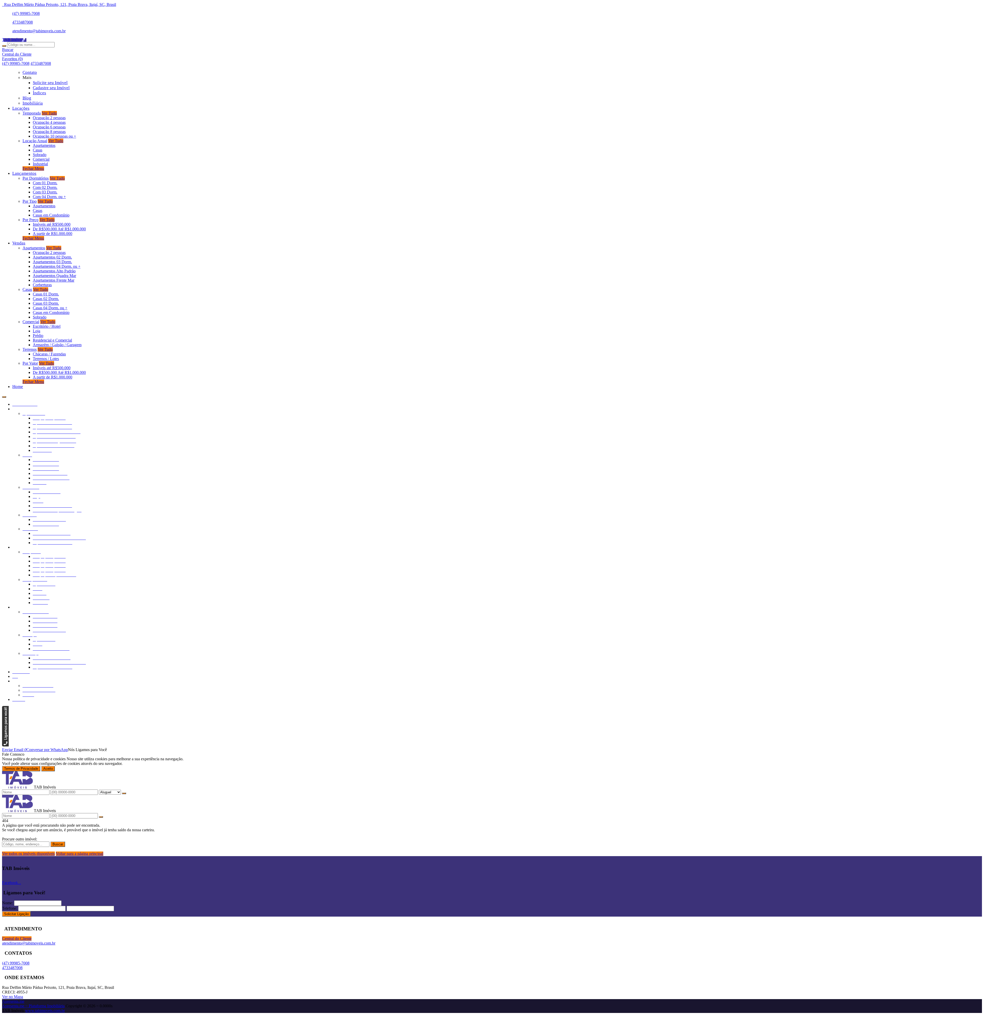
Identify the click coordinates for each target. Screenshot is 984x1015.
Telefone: (9, 908)
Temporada (32, 113)
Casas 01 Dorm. (46, 294)
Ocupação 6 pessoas (49, 127)
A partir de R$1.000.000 (52, 233)
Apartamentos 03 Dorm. (52, 262)
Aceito (48, 769)
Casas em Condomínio (51, 215)
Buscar (58, 844)
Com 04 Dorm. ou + (49, 196)
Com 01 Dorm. (45, 183)
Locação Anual (35, 141)
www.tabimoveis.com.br (45, 1010)
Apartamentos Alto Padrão (54, 271)
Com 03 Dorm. (45, 192)
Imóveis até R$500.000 (51, 224)
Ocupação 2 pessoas (49, 118)
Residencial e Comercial (52, 340)
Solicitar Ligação (16, 914)
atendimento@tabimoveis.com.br (39, 31)
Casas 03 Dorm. (46, 303)
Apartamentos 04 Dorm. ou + (56, 266)
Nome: (7, 903)
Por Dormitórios (36, 178)
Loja (36, 331)
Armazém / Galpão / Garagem (57, 345)
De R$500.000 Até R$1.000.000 (59, 229)
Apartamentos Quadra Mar (54, 275)
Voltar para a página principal (79, 854)
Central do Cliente (17, 938)
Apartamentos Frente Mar (53, 280)
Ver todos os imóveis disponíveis (28, 854)
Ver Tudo (49, 113)
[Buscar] (4, 46)
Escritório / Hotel (46, 326)
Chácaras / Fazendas (49, 354)
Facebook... (11, 882)
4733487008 (22, 22)
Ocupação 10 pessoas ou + (54, 136)
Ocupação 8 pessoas (49, 131)
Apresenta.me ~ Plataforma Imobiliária (33, 1006)
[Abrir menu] (4, 395)
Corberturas (42, 285)
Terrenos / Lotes (46, 358)
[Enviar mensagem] (124, 793)
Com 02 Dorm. (45, 187)
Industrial (40, 164)
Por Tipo (30, 201)
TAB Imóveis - (14, 39)
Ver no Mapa (12, 997)
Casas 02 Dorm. (46, 298)
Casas (37, 150)
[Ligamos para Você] (5, 745)
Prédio (38, 335)
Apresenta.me (13, 1001)
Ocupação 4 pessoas (49, 122)
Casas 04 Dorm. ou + (50, 308)
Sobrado (39, 154)
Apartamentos (44, 145)
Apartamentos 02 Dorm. (52, 257)
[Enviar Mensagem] (101, 817)
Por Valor (30, 363)
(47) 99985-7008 (26, 13)
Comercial (41, 159)
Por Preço (30, 220)
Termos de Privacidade (21, 769)
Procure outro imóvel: (19, 839)
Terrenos (30, 349)
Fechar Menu (33, 168)
